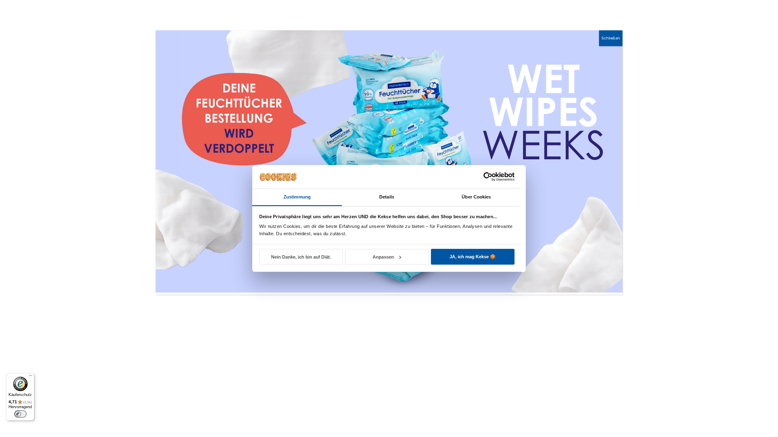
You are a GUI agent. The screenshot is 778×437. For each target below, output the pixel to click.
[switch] (20, 414)
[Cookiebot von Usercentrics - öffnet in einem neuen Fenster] (488, 176)
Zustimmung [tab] (297, 196)
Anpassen (383, 256)
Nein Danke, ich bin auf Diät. (301, 256)
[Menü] (30, 377)
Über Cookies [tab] (476, 196)
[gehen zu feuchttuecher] (389, 290)
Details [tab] (386, 196)
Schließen (610, 38)
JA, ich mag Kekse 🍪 (472, 256)
